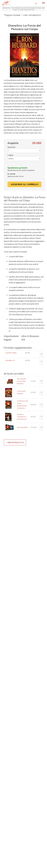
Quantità (11, 147)
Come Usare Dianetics (21, 392)
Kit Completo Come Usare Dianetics (21, 381)
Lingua (10, 155)
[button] (24, 55)
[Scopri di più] (41, 381)
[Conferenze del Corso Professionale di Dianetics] (8, 404)
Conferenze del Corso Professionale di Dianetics (22, 404)
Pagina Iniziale (12, 15)
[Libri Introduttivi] (9, 427)
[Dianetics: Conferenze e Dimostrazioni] (8, 417)
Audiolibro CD (10, 360)
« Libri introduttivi (15, 442)
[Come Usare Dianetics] (8, 392)
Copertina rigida (11, 353)
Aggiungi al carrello (24, 184)
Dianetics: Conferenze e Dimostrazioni (22, 416)
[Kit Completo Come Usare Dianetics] (9, 381)
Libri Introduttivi (22, 427)
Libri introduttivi (32, 15)
